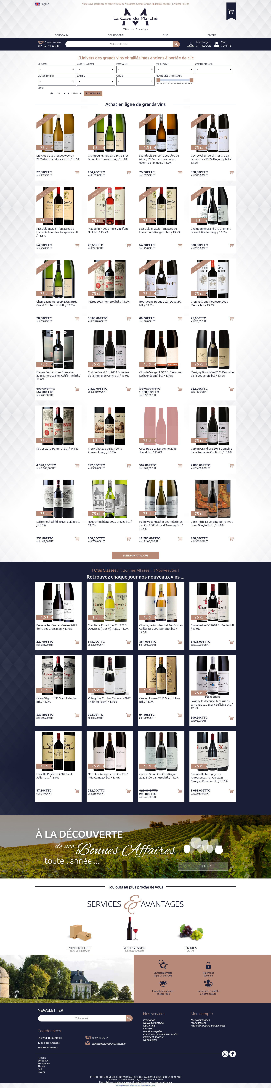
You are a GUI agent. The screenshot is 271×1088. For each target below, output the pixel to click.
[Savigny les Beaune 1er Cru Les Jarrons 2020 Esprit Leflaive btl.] (213, 693)
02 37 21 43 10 (100, 1038)
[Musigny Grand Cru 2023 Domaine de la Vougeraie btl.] (213, 367)
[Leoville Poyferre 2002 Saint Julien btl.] (58, 769)
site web (137, 1085)
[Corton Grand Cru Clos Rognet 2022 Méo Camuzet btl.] (161, 769)
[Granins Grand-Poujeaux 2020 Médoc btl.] (213, 297)
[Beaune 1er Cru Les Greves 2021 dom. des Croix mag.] (58, 620)
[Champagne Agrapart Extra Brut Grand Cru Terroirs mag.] (110, 151)
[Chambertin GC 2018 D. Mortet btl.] (213, 620)
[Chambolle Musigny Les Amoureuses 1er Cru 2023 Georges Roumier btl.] (213, 769)
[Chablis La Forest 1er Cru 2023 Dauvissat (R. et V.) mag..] (109, 620)
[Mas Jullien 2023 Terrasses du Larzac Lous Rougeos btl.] (161, 224)
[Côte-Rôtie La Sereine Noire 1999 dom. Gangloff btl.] (213, 517)
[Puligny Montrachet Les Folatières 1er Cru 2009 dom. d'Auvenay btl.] (161, 517)
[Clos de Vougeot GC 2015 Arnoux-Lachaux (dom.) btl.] (161, 367)
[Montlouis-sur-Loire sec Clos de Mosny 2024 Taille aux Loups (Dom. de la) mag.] (161, 151)
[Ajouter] (77, 172)
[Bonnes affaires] (203, 854)
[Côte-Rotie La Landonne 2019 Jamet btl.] (161, 444)
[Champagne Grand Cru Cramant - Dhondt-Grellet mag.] (213, 224)
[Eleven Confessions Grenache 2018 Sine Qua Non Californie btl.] (58, 367)
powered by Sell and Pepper (125, 1085)
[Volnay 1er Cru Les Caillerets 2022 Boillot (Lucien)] (110, 693)
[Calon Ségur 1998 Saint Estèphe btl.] (58, 693)
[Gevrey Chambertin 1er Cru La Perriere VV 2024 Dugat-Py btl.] (213, 151)
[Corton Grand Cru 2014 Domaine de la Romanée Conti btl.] (213, 444)
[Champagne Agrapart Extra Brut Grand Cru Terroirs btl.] (58, 297)
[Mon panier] (231, 11)
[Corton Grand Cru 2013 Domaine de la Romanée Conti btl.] (110, 367)
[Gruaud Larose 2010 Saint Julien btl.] (161, 693)
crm (153, 1085)
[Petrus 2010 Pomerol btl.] (58, 444)
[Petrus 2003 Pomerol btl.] (109, 297)
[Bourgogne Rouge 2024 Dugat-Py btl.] (161, 297)
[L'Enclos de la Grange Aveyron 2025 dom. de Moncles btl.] (58, 151)
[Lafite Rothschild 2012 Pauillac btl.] (58, 517)
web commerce (146, 1085)
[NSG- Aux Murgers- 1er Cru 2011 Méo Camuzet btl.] (109, 769)
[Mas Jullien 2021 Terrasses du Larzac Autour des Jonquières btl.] (58, 224)
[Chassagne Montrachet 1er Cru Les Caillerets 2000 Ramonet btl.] (161, 620)
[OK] (176, 44)
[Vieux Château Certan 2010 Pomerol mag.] (109, 444)
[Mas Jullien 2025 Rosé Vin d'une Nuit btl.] (110, 224)
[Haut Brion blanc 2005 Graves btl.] (110, 517)
